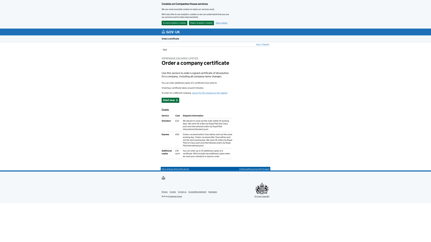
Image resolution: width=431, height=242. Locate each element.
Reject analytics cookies (201, 23)
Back (165, 49)
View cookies (222, 23)
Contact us (182, 192)
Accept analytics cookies (174, 23)
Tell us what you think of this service (175, 169)
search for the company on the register (209, 93)
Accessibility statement (197, 192)
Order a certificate (170, 38)
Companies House (175, 196)
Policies (165, 192)
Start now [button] (169, 100)
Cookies (173, 192)
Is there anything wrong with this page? (254, 169)
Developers (212, 192)
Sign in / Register (262, 44)
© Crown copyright (261, 196)
